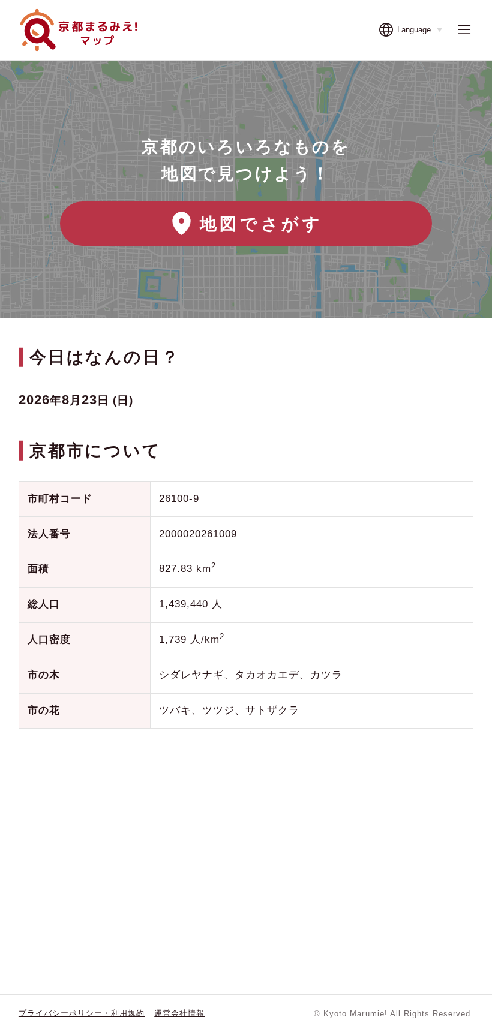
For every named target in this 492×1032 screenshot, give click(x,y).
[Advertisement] (246, 833)
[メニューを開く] (463, 29)
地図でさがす (261, 223)
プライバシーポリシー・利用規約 (82, 1013)
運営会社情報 (179, 1013)
